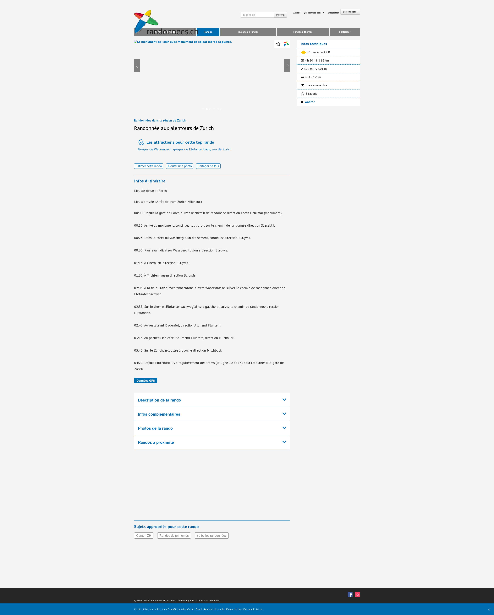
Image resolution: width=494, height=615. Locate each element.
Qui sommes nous (313, 12)
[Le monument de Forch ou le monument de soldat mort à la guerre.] (212, 76)
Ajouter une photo (179, 166)
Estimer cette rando (148, 166)
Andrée (310, 102)
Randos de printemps (174, 535)
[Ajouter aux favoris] (278, 44)
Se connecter (350, 11)
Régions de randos (248, 32)
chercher (280, 14)
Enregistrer (333, 12)
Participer (344, 32)
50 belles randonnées (212, 535)
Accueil (296, 12)
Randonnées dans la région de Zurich (160, 120)
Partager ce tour (208, 166)
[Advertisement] (198, 487)
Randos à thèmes (302, 32)
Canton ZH (143, 535)
